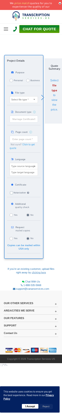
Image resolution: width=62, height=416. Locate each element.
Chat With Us (32, 281)
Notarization (20, 193)
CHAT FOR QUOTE (39, 29)
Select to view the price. (54, 95)
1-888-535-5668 (32, 285)
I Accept (30, 406)
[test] (6, 29)
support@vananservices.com (32, 288)
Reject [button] (46, 406)
